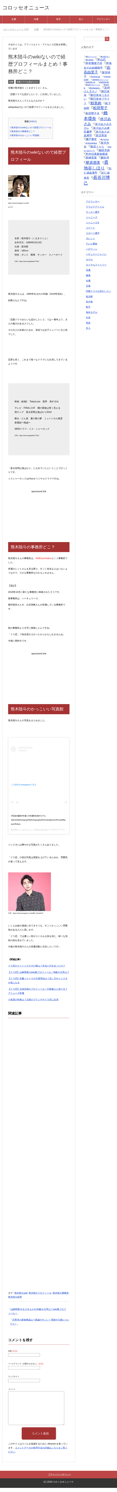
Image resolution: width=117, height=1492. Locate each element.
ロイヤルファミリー (96, 269)
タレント (90, 242)
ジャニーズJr (92, 227)
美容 (88, 327)
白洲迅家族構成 (91, 147)
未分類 (89, 306)
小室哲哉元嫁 (95, 81)
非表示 (33, 126)
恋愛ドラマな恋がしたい (28, 86)
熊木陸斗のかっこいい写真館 (24, 139)
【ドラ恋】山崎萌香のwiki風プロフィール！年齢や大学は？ (38, 976)
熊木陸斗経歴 (15, 1301)
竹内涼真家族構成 (97, 158)
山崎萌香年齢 (104, 86)
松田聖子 (100, 112)
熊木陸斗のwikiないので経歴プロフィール (30, 131)
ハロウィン (91, 253)
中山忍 (102, 63)
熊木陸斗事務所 (61, 1297)
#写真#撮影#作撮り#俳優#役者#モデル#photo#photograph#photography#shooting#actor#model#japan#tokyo (38, 824)
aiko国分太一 (105, 61)
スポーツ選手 (93, 237)
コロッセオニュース (26, 8)
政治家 (89, 300)
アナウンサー (103, 19)
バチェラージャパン (96, 258)
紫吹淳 (105, 161)
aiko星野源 (89, 64)
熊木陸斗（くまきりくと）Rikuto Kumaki (29, 833)
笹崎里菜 (91, 161)
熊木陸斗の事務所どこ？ (22, 135)
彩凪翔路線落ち (94, 92)
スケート (90, 232)
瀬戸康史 (91, 143)
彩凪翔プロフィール (93, 89)
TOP (17, 29)
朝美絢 (96, 107)
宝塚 (88, 290)
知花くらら (97, 150)
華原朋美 (93, 167)
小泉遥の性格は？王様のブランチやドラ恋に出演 (33, 1004)
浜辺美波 (101, 139)
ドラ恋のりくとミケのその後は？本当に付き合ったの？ (36, 970)
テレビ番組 (91, 248)
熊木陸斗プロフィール (40, 1297)
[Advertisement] (38, 518)
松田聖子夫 (92, 117)
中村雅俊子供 (94, 67)
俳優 (36, 19)
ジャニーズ (91, 221)
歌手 (58, 19)
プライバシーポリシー (59, 1478)
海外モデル (91, 316)
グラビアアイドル (95, 211)
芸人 (81, 19)
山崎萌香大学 (90, 86)
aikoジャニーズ (91, 61)
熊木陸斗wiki (21, 1297)
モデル (89, 263)
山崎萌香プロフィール (100, 84)
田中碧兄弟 (105, 143)
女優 (13, 19)
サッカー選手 (93, 216)
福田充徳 (104, 154)
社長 (88, 321)
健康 (88, 279)
